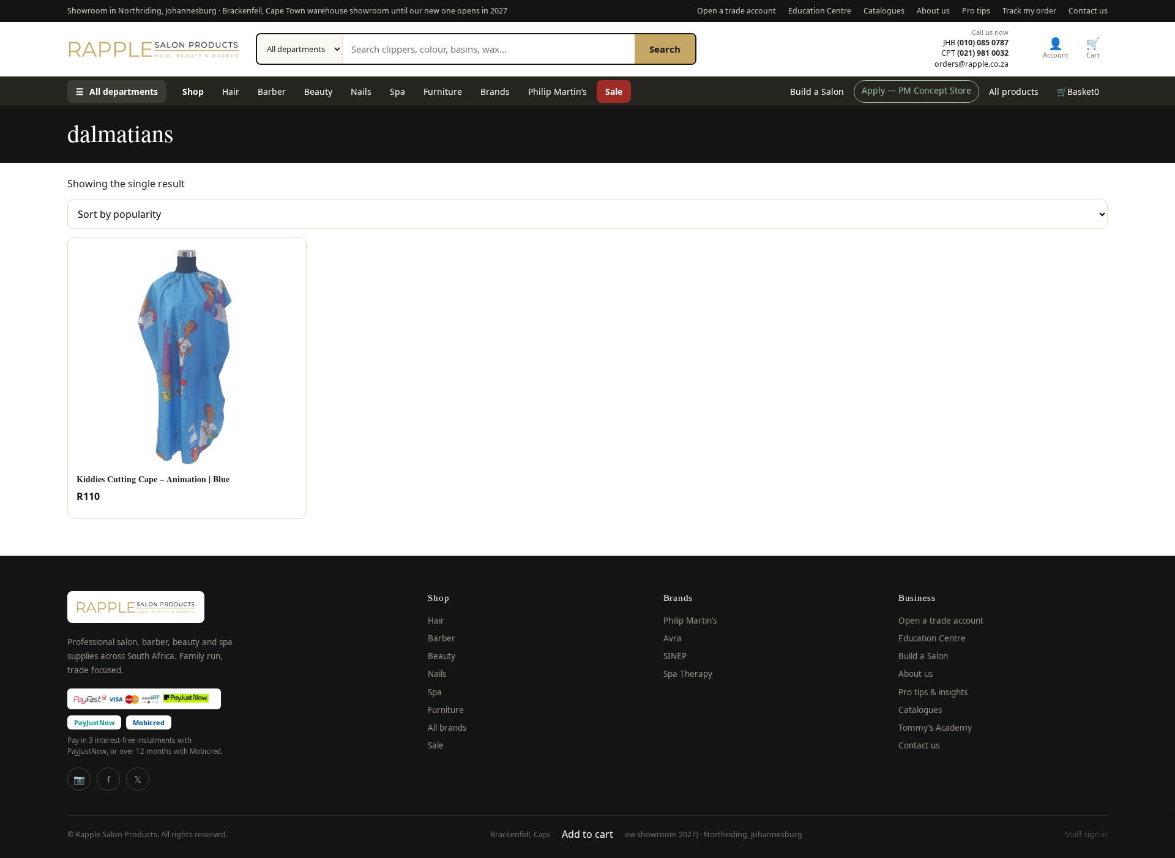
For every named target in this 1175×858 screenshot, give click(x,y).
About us (933, 11)
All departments (117, 91)
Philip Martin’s (557, 91)
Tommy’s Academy (935, 727)
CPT (975, 53)
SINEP (675, 656)
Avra (672, 638)
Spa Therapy (687, 673)
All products (1014, 91)
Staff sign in (1086, 834)
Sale (613, 91)
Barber (272, 91)
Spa (397, 91)
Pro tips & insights (933, 692)
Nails (361, 91)
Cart (1093, 47)
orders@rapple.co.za (971, 64)
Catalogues (884, 11)
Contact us (1088, 11)
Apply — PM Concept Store (916, 90)
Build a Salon (817, 91)
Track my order (1029, 11)
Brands (495, 91)
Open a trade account (736, 11)
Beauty (318, 91)
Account (1056, 47)
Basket (1078, 91)
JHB (976, 43)
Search (665, 49)
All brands (447, 727)
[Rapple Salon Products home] (153, 49)
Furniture (442, 91)
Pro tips (976, 11)
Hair (230, 91)
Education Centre (819, 11)
